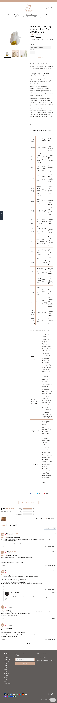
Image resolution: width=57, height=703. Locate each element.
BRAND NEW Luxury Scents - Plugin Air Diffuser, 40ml (12, 543)
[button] (53, 546)
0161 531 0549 (42, 657)
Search (6, 657)
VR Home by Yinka (49, 699)
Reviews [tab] (3, 525)
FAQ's (5, 679)
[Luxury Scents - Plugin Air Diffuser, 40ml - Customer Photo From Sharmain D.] (3, 519)
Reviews (6, 681)
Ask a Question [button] (39, 518)
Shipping (38, 39)
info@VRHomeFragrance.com (45, 660)
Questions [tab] (12, 525)
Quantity (32, 49)
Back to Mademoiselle (29, 502)
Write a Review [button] (51, 518)
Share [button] (4, 546)
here (38, 92)
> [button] (32, 643)
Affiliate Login (7, 683)
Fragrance (32, 44)
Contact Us (7, 659)
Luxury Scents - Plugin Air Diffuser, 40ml (9, 586)
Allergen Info (7, 677)
